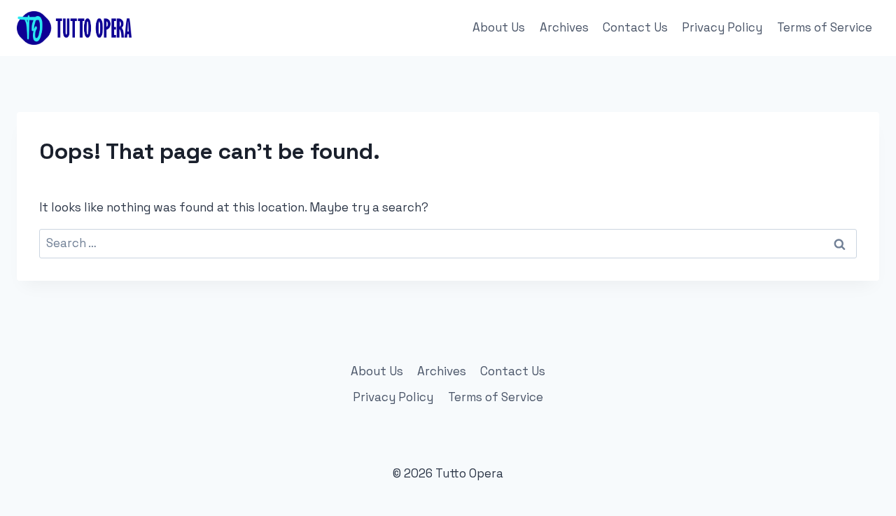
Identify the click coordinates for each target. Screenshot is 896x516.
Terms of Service (824, 27)
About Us (498, 27)
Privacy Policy (722, 27)
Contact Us (635, 27)
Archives (564, 27)
